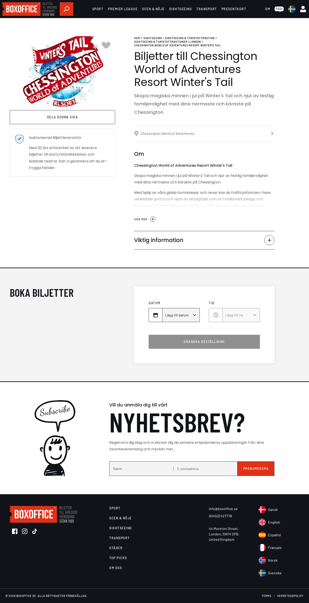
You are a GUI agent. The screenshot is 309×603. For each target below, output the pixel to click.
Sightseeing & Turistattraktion (190, 38)
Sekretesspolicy (290, 595)
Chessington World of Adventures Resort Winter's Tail (177, 45)
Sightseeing (180, 9)
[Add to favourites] (106, 45)
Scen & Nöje (153, 9)
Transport (206, 9)
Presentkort (233, 9)
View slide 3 (59, 103)
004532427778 (220, 516)
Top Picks (118, 558)
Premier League (123, 9)
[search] (66, 9)
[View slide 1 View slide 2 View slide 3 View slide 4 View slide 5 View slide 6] (62, 71)
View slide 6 (77, 103)
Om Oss (115, 568)
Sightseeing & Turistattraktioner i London (167, 41)
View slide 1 (48, 103)
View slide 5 (71, 103)
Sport (98, 9)
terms (266, 595)
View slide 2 (53, 103)
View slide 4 (65, 103)
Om (267, 9)
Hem (137, 38)
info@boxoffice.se (223, 508)
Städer (116, 548)
